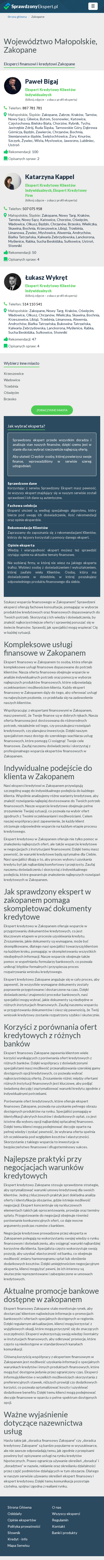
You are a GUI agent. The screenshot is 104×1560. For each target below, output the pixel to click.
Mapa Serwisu (19, 1545)
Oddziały (15, 1513)
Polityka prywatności (24, 1526)
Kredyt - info (18, 1539)
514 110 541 (32, 304)
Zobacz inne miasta (52, 410)
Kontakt (58, 1526)
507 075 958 (32, 209)
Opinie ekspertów (22, 1520)
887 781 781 (32, 108)
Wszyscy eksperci (66, 1513)
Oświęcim (11, 392)
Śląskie (34, 114)
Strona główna (17, 17)
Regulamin (60, 1520)
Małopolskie (18, 114)
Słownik (14, 1532)
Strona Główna (20, 1507)
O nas (56, 1507)
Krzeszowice (14, 373)
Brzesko (10, 399)
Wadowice (12, 380)
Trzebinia (11, 386)
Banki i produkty (64, 1532)
